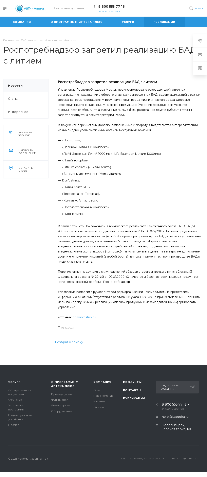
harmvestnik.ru (85, 317)
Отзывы (98, 407)
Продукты (132, 382)
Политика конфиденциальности (142, 458)
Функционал (59, 399)
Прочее (13, 424)
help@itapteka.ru (175, 417)
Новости (15, 85)
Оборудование (61, 411)
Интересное (18, 112)
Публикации (134, 398)
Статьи (13, 99)
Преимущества (62, 394)
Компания (102, 382)
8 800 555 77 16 (111, 6)
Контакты (132, 390)
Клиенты (99, 401)
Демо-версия (60, 405)
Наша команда (103, 395)
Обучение (15, 399)
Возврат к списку (69, 342)
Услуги (14, 382)
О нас (97, 390)
